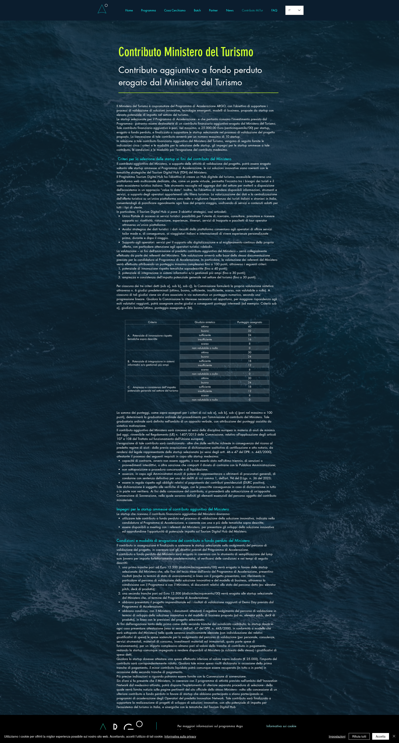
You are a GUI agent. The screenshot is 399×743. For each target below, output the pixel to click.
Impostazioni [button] (337, 736)
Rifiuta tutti (359, 736)
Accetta (380, 736)
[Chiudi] (394, 736)
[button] (197, 10)
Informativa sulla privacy (180, 736)
